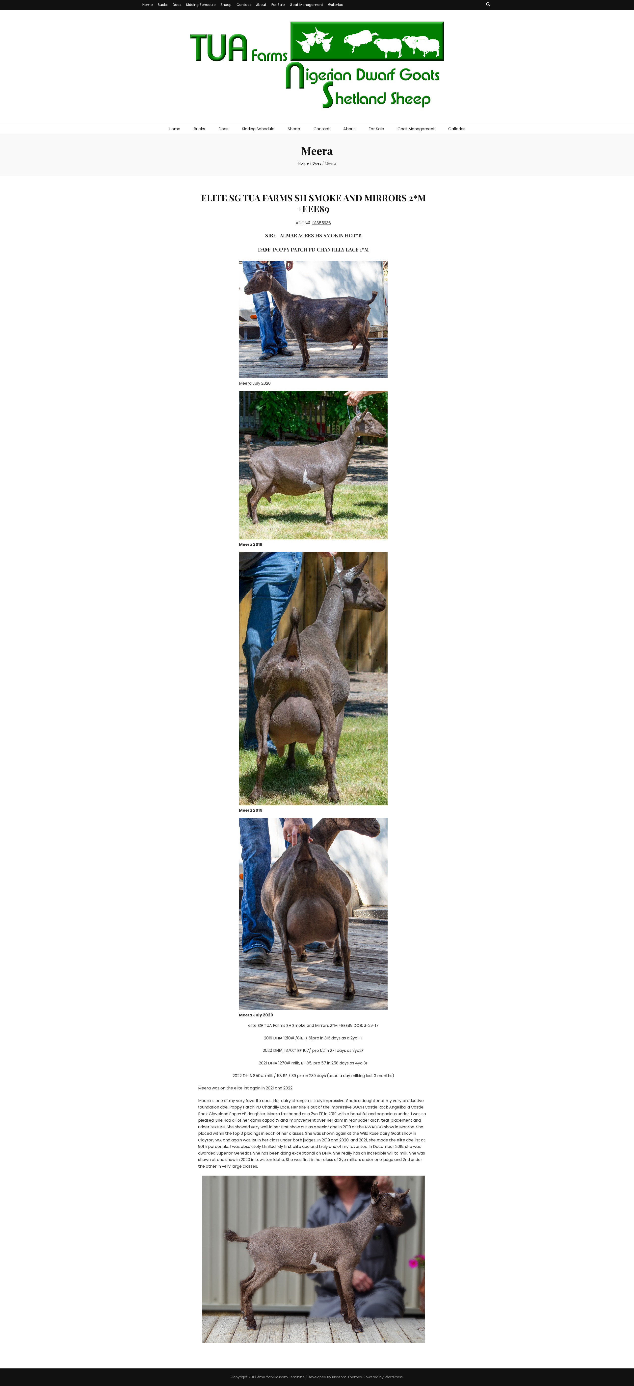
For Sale (278, 4)
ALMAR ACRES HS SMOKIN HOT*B (321, 235)
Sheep (226, 4)
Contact (244, 4)
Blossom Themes (347, 1377)
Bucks (163, 4)
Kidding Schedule (201, 4)
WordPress (394, 1377)
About (261, 4)
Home (147, 4)
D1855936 (321, 223)
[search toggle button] (488, 4)
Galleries (335, 4)
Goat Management (306, 4)
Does (177, 4)
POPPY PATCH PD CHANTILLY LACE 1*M (321, 249)
